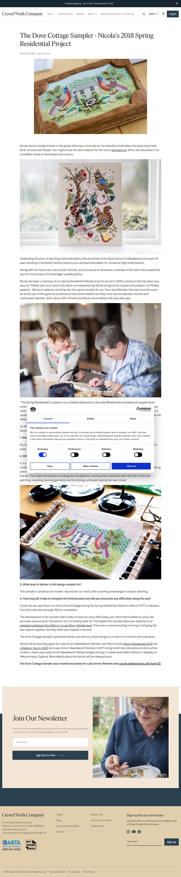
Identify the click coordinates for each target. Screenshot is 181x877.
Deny (49, 466)
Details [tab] (90, 419)
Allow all (131, 466)
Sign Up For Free (45, 755)
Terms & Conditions (57, 872)
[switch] (75, 454)
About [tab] (133, 419)
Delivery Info (96, 814)
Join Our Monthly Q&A (68, 826)
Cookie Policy (97, 826)
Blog (59, 820)
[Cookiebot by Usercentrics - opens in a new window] (138, 409)
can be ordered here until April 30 (139, 663)
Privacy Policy (74, 872)
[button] (144, 14)
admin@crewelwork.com (14, 829)
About (60, 814)
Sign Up (171, 842)
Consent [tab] (48, 419)
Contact (60, 831)
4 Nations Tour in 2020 (34, 648)
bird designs (118, 150)
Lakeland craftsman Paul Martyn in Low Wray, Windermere (56, 625)
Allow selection (90, 466)
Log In (173, 14)
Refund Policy (89, 872)
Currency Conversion (100, 820)
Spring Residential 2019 (137, 643)
